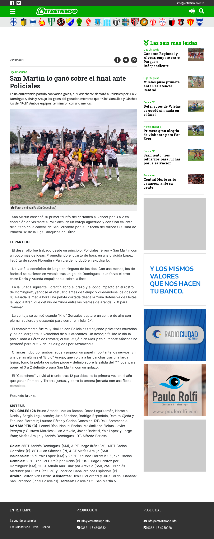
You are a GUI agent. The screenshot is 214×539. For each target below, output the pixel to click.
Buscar (144, 20)
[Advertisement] (85, 43)
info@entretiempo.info (190, 3)
